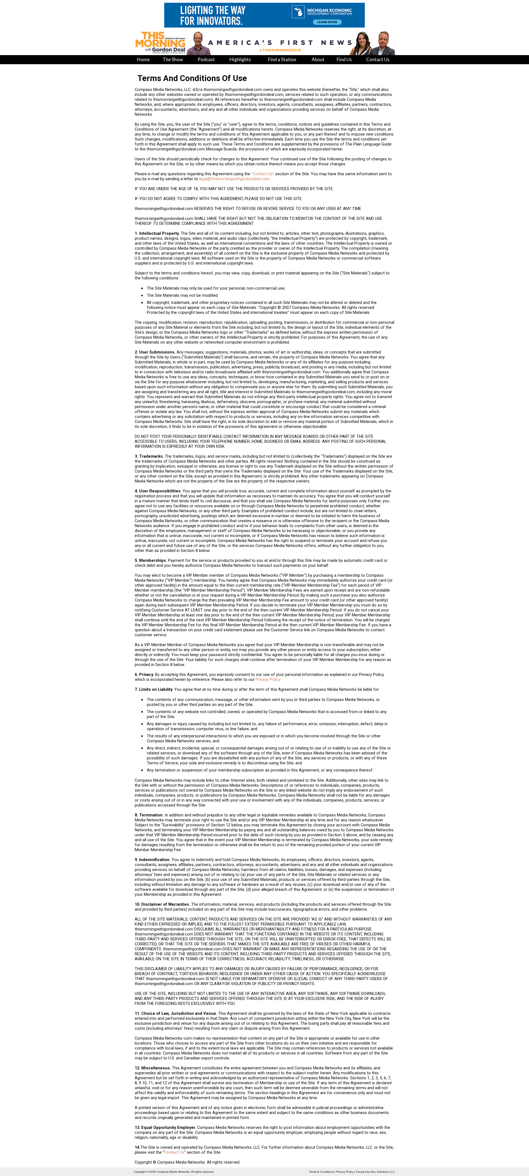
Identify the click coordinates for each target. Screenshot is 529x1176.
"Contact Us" (262, 173)
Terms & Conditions (321, 1171)
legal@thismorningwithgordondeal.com (234, 178)
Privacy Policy (268, 679)
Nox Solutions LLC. (383, 1171)
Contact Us (174, 1152)
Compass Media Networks (173, 1171)
